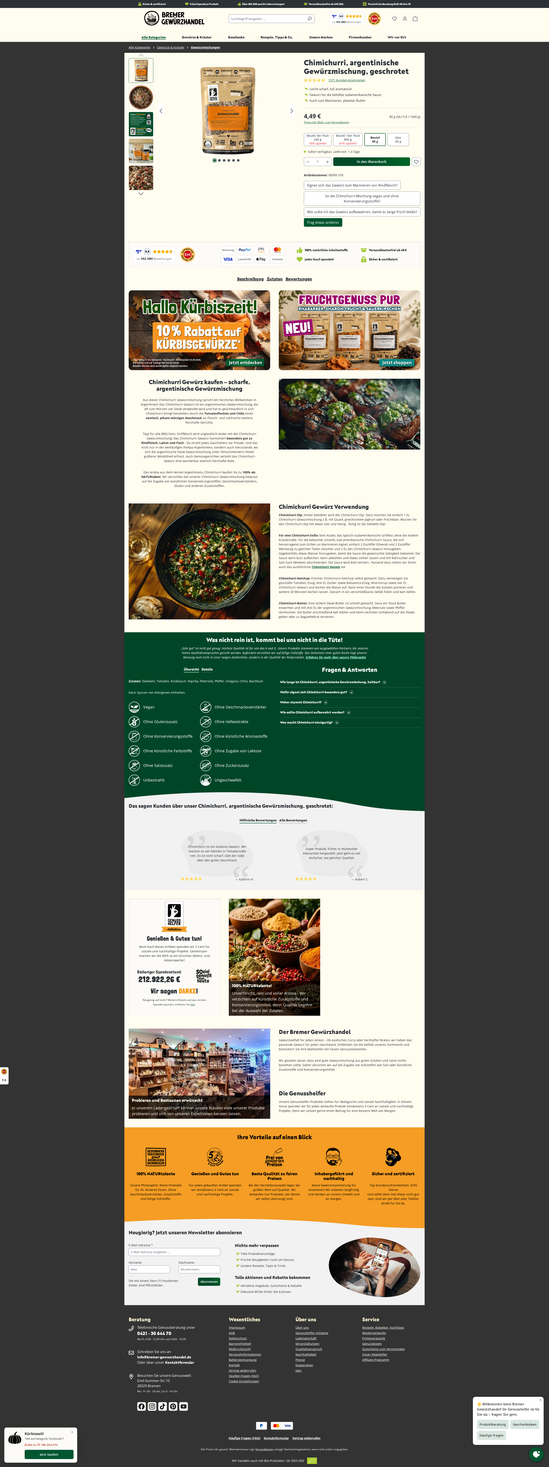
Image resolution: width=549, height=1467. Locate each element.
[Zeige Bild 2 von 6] (219, 160)
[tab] (258, 820)
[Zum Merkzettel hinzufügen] (416, 161)
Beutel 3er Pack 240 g (318, 139)
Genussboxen (372, 1344)
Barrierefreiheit (240, 1344)
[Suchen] (310, 18)
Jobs (299, 1370)
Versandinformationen (245, 1354)
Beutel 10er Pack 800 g (348, 139)
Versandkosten (264, 1449)
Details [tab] (207, 669)
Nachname (186, 1262)
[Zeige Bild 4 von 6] (229, 160)
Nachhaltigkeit (306, 1354)
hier (192, 1004)
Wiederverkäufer (374, 1333)
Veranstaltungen (307, 1344)
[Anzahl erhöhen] (328, 161)
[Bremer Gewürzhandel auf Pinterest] (173, 1406)
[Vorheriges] (161, 111)
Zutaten (275, 278)
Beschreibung (250, 278)
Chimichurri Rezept (326, 567)
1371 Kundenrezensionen (346, 80)
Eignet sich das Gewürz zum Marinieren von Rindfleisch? (352, 185)
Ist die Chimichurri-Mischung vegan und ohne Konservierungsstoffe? (362, 199)
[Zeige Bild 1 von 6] (214, 160)
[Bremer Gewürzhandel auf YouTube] (183, 1406)
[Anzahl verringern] (308, 161)
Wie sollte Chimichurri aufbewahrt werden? (312, 712)
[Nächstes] (292, 111)
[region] (212, 125)
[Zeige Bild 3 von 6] (224, 160)
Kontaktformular (179, 1362)
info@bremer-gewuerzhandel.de (164, 1357)
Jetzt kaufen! (49, 1454)
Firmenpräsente (373, 1338)
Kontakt (234, 1365)
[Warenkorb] (415, 18)
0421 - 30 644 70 (154, 1333)
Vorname (135, 1262)
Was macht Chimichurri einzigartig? (306, 722)
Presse (300, 1360)
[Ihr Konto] (405, 18)
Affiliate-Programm (375, 1360)
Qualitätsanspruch (309, 1349)
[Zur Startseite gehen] (174, 18)
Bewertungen (299, 278)
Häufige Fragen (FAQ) (244, 1376)
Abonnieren (209, 1282)
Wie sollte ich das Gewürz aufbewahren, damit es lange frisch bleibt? (362, 212)
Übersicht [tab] (191, 669)
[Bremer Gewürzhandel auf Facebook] (141, 1406)
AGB (232, 1333)
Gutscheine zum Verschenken (383, 1349)
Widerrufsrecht (240, 1349)
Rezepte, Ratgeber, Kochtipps (383, 1328)
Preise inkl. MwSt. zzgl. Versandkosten (326, 122)
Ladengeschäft (306, 1338)
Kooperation (304, 1365)
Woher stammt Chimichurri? (300, 702)
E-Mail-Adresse (141, 1245)
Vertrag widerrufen (242, 1370)
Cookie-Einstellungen (244, 1381)
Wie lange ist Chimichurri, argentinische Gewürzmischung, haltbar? (330, 682)
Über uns (302, 1328)
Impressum (237, 1328)
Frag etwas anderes (323, 222)
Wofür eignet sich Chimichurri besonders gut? (313, 692)
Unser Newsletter (374, 1354)
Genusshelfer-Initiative (312, 1333)
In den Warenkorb (371, 161)
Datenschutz (238, 1338)
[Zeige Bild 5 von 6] (233, 160)
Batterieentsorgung (243, 1360)
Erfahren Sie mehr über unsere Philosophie (336, 657)
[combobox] (267, 18)
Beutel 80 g (375, 139)
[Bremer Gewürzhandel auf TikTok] (162, 1406)
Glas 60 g (398, 139)
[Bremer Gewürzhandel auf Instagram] (152, 1406)
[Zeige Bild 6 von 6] (238, 160)
